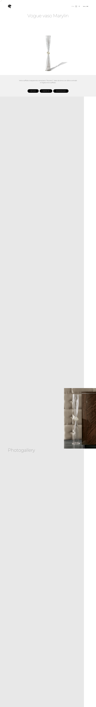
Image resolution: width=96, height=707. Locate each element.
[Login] (80, 6)
